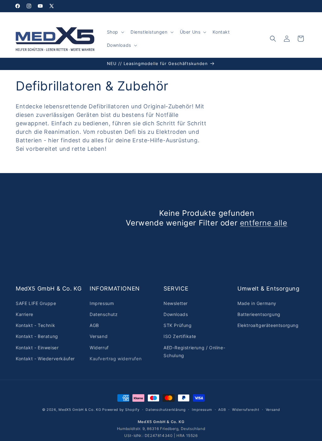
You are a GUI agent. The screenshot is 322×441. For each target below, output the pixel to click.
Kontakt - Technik (35, 325)
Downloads (176, 314)
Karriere (24, 314)
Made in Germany (256, 303)
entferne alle (263, 222)
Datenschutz (104, 314)
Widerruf (99, 347)
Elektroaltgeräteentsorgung (268, 325)
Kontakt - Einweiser (37, 347)
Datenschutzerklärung (166, 409)
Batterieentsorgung (258, 314)
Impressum (102, 303)
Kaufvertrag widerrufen (116, 358)
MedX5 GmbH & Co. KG (79, 409)
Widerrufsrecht (245, 409)
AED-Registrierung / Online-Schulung (194, 351)
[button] (115, 32)
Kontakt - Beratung (37, 336)
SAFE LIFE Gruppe (36, 303)
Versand (99, 336)
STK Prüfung (178, 325)
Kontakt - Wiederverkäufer (45, 358)
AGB (94, 325)
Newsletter (176, 303)
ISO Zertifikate (180, 336)
